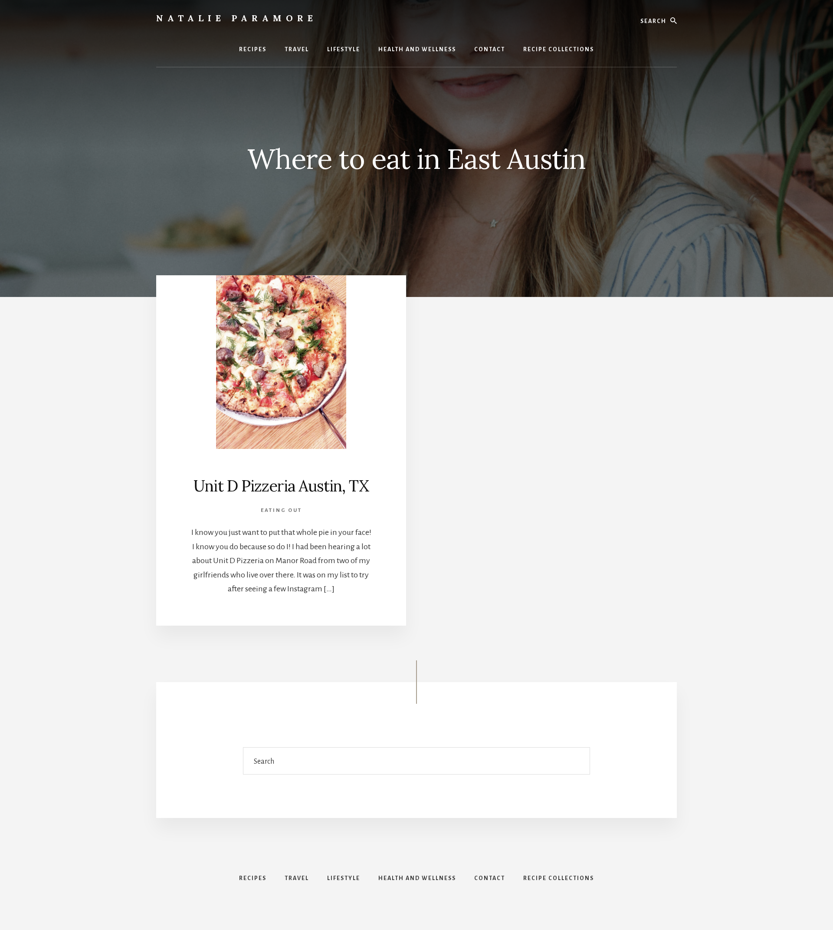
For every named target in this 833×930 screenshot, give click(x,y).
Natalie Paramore (236, 18)
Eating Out (281, 510)
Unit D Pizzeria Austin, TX (281, 486)
